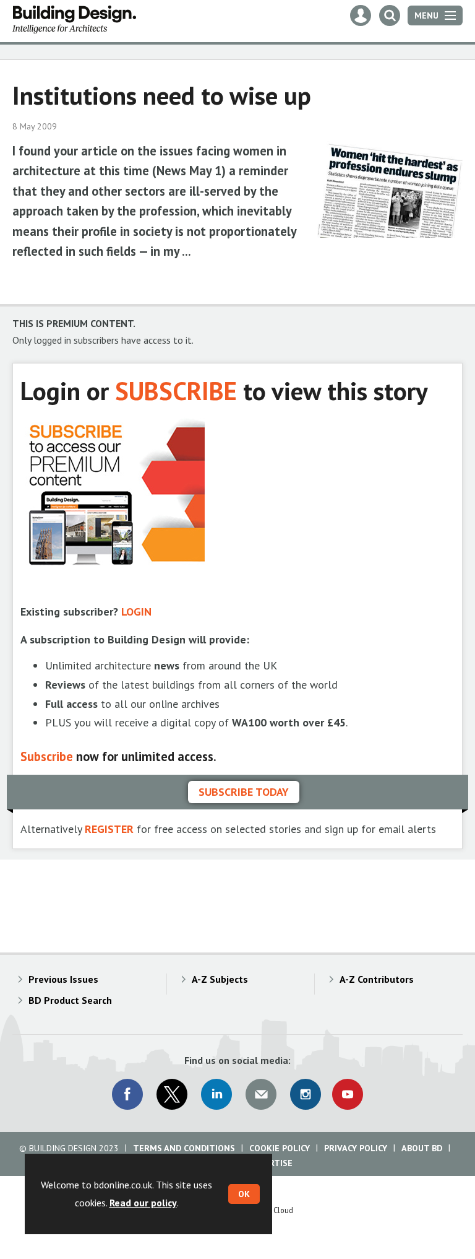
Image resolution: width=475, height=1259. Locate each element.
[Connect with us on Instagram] (305, 1094)
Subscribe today (244, 792)
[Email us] (261, 1094)
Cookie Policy (279, 1148)
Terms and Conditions (184, 1148)
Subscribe (46, 756)
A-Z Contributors (377, 979)
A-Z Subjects (220, 979)
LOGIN (136, 611)
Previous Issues (63, 979)
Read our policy (143, 1202)
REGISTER (109, 829)
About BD (421, 1148)
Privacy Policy (355, 1148)
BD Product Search (70, 1000)
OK (244, 1194)
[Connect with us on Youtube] (348, 1094)
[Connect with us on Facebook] (127, 1094)
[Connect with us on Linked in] (216, 1094)
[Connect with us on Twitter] (172, 1094)
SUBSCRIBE (176, 390)
